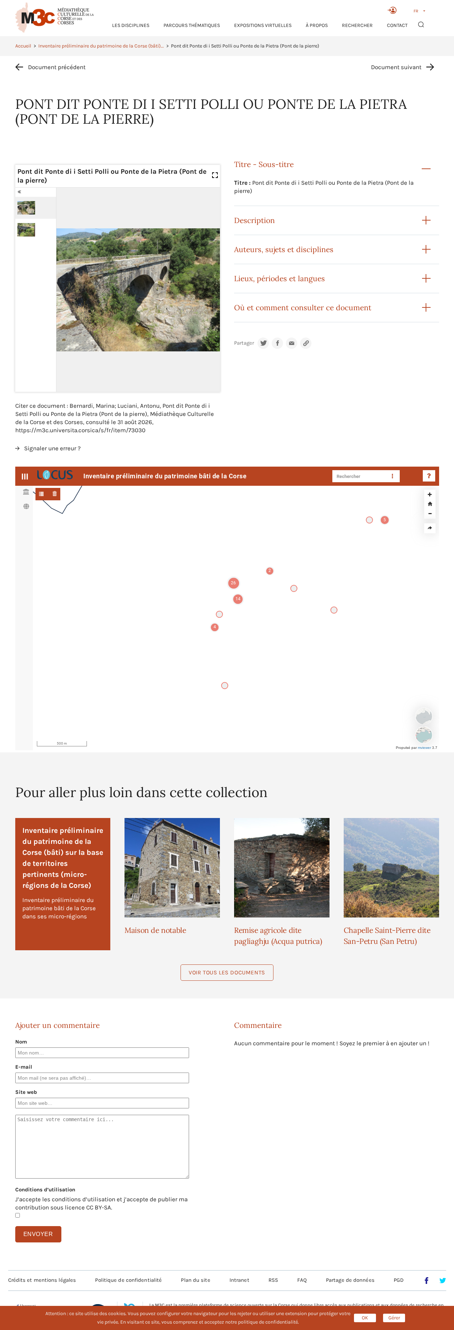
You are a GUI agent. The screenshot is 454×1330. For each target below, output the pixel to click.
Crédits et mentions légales (42, 1280)
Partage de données (350, 1280)
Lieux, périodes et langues (279, 278)
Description (254, 220)
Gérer (394, 1318)
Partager (244, 343)
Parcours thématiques (192, 25)
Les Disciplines (130, 25)
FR (416, 11)
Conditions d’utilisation (45, 1189)
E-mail (23, 1067)
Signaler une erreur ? (52, 448)
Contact (397, 25)
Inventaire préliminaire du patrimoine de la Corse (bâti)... (101, 46)
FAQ (301, 1280)
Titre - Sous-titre (264, 164)
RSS (273, 1280)
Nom (21, 1042)
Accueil (23, 46)
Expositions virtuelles (263, 25)
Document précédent (56, 67)
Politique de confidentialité (128, 1280)
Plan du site (195, 1280)
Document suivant (396, 67)
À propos (317, 25)
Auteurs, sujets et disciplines (283, 249)
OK (365, 1318)
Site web (26, 1092)
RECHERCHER (357, 25)
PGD (399, 1280)
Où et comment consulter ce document (302, 307)
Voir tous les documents (227, 972)
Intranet (239, 1280)
